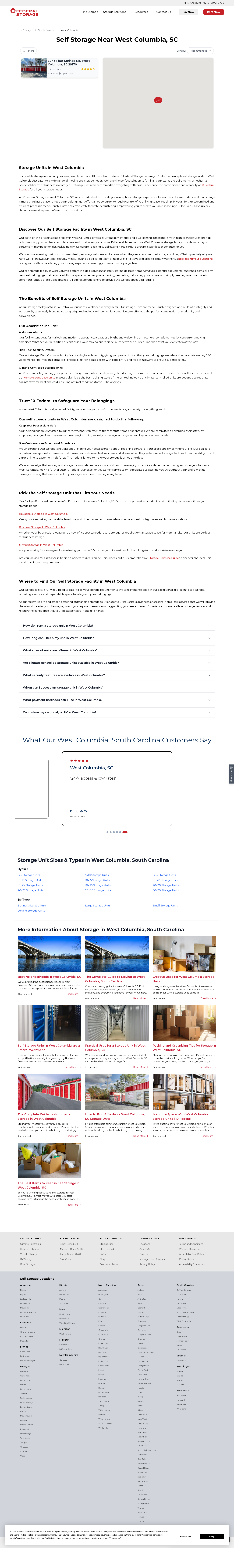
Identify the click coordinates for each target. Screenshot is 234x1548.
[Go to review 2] (114, 832)
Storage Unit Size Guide (164, 558)
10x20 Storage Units (165, 880)
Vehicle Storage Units (31, 911)
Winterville (103, 1428)
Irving (140, 1397)
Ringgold (24, 1429)
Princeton (142, 1455)
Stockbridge (25, 1434)
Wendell (102, 1415)
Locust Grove (26, 1407)
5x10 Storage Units (97, 875)
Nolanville (142, 1446)
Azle (140, 1303)
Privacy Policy (147, 1264)
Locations (144, 1244)
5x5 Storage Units (29, 875)
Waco (22, 1456)
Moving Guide (107, 1249)
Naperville (63, 1295)
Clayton (102, 1303)
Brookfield (181, 1396)
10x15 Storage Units (97, 880)
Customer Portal (109, 1264)
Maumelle (24, 1308)
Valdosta (24, 1447)
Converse (142, 1330)
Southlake (142, 1495)
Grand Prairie (144, 1370)
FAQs (103, 1254)
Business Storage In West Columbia (42, 527)
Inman (180, 1299)
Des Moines (64, 1314)
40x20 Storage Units (166, 890)
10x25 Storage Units (30, 885)
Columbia (64, 1345)
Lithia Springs (26, 1403)
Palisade (24, 1341)
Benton (23, 1290)
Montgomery (144, 1441)
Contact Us (163, 12)
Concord (63, 1360)
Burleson (142, 1321)
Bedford (141, 1308)
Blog (102, 1259)
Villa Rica (24, 1451)
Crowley (141, 1339)
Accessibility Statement (192, 1264)
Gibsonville (103, 1330)
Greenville (102, 1343)
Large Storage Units (97, 905)
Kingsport (181, 1345)
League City (143, 1424)
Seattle (180, 1380)
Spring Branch (144, 1499)
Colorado (25, 1323)
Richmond (181, 1361)
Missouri (64, 1340)
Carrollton (25, 1376)
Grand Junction (27, 1332)
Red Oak (141, 1459)
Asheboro (102, 1290)
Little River (181, 1308)
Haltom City (143, 1379)
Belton (141, 1312)
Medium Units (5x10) (71, 1249)
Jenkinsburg (26, 1398)
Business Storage (29, 1249)
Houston (141, 1388)
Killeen (140, 1410)
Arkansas (25, 1285)
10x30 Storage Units (97, 885)
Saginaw (142, 1477)
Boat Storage (27, 1264)
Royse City (142, 1472)
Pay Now (188, 12)
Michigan (64, 1329)
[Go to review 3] (117, 832)
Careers (143, 1254)
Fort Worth (143, 1361)
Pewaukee (181, 1404)
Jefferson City (65, 1349)
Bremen (24, 1371)
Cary (100, 1299)
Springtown (143, 1504)
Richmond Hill (26, 1425)
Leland (101, 1375)
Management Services (152, 1259)
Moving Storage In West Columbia (41, 545)
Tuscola (141, 1521)
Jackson (24, 1394)
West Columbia (184, 1321)
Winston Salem (105, 1424)
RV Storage (26, 1259)
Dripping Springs (145, 1352)
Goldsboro (103, 1335)
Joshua (141, 1401)
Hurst (140, 1392)
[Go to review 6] (127, 832)
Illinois (63, 1285)
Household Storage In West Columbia (43, 513)
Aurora (62, 1290)
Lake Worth (143, 1419)
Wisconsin (183, 1390)
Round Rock (143, 1468)
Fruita (23, 1328)
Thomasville (103, 1401)
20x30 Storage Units (98, 890)
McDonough (26, 1416)
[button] (158, 100)
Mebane (102, 1379)
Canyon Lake (144, 1326)
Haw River (103, 1348)
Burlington (103, 1295)
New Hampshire (68, 1355)
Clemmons (103, 1308)
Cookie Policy (186, 1259)
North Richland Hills (147, 1450)
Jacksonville (25, 1299)
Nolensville (181, 1350)
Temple (23, 1443)
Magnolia (142, 1428)
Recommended (198, 50)
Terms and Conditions (191, 1244)
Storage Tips (106, 1244)
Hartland (181, 1400)
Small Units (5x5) (69, 1244)
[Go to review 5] (123, 832)
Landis (101, 1370)
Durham (102, 1317)
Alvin (140, 1295)
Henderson (103, 1352)
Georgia (25, 1366)
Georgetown (143, 1366)
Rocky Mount (104, 1392)
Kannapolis (103, 1366)
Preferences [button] (115, 1538)
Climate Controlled (30, 1244)
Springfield (64, 1303)
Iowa (62, 1309)
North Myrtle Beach (186, 1312)
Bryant (23, 1295)
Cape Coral (25, 1352)
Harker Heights (144, 1383)
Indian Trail (103, 1361)
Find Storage (90, 12)
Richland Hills (144, 1464)
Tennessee (183, 1327)
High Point (103, 1357)
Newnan (24, 1420)
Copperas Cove (144, 1335)
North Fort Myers (28, 1361)
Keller (140, 1406)
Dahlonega (25, 1380)
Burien (180, 1371)
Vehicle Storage (29, 1254)
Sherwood (24, 1317)
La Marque (142, 1415)
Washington (65, 1334)
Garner (101, 1326)
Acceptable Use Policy (191, 1254)
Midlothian (142, 1437)
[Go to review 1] (109, 832)
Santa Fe (141, 1486)
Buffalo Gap (143, 1317)
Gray (179, 1332)
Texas (141, 1285)
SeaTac (180, 1376)
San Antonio (143, 1481)
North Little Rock (28, 1312)
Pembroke (64, 1364)
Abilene (141, 1290)
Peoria (62, 1299)
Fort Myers (25, 1356)
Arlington (142, 1299)
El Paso (141, 1357)
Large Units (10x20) (71, 1254)
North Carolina (107, 1285)
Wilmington (104, 1419)
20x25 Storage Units (30, 890)
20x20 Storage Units (166, 885)
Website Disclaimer (190, 1249)
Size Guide (66, 1259)
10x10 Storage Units (30, 880)
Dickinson (142, 1348)
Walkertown (104, 1410)
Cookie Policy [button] (50, 1538)
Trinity (101, 1406)
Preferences (185, 1536)
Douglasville (25, 1389)
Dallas (23, 1385)
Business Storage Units (32, 905)
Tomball (141, 1517)
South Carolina (46, 30)
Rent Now (213, 12)
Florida (24, 1347)
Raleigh (101, 1388)
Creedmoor (103, 1312)
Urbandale (64, 1319)
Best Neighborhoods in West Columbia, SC (49, 977)
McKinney (142, 1432)
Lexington (181, 1303)
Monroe (101, 1383)
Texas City (142, 1512)
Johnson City (183, 1341)
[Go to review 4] (120, 832)
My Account (194, 2)
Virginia (181, 1356)
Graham (102, 1339)
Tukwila (180, 1385)
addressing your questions (195, 258)
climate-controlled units (39, 377)
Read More (72, 994)
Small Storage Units (165, 905)
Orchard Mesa (26, 1336)
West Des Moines (66, 1323)
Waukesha (181, 1409)
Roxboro (102, 1397)
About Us (144, 1249)
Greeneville (182, 1336)
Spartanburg (183, 1317)
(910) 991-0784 (215, 2)
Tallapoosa (25, 1438)
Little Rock (25, 1303)
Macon (23, 1411)
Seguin (141, 1490)
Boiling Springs (184, 1290)
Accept (212, 1536)
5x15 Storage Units (164, 875)
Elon (100, 1321)
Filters (30, 50)
